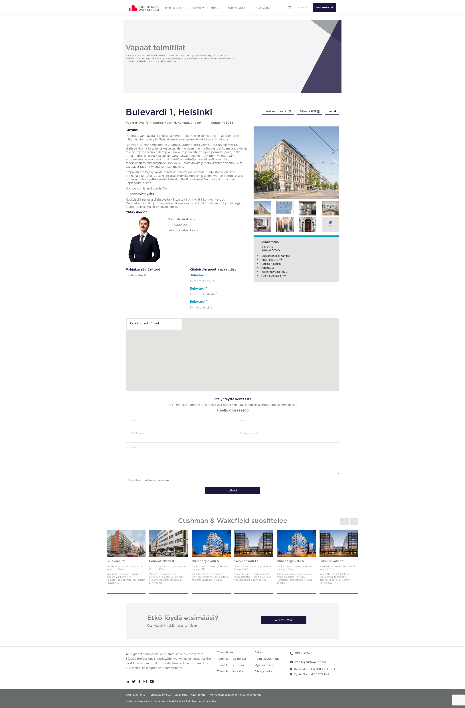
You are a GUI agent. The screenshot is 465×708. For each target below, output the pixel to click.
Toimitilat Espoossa (230, 665)
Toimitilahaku (173, 8)
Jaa (330, 111)
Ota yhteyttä (325, 8)
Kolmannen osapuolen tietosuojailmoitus (235, 695)
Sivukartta (181, 695)
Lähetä (232, 490)
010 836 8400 (305, 653)
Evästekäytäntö (135, 695)
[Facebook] (139, 681)
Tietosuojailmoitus (160, 695)
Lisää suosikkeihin (276, 111)
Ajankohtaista (236, 8)
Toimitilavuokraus (267, 658)
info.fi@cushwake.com (310, 662)
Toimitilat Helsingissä (231, 658)
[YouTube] (152, 681)
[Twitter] (134, 681)
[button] (335, 163)
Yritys (214, 8)
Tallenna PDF (308, 111)
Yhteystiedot (262, 8)
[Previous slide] (344, 521)
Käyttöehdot (199, 695)
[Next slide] (354, 521)
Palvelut (196, 8)
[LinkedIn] (127, 681)
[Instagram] (145, 681)
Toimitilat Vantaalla (230, 671)
